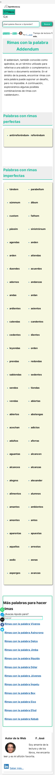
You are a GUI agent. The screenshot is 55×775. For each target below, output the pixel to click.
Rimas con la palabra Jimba (21, 649)
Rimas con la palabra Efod (20, 710)
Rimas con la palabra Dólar (21, 667)
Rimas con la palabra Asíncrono (24, 632)
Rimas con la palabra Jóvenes (23, 675)
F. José (29, 35)
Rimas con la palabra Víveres (22, 623)
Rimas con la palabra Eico (20, 701)
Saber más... (17, 768)
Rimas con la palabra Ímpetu (22, 684)
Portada (6, 34)
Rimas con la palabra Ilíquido (22, 658)
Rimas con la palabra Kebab (21, 719)
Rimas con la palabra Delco (21, 641)
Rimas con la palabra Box (20, 693)
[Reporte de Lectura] (12, 7)
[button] (6, 17)
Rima (15, 34)
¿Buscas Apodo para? (16, 614)
